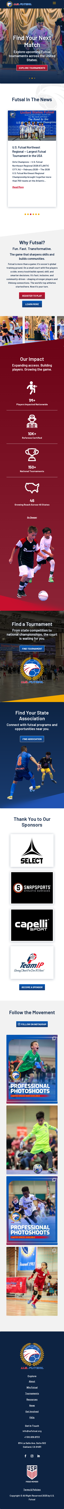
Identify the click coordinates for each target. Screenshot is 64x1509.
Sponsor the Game (32, 48)
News (32, 1405)
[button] (25, 214)
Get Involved (32, 1411)
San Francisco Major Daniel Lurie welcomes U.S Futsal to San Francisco (31, 118)
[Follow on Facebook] (25, 1456)
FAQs (32, 1417)
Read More (18, 153)
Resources (32, 1399)
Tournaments (32, 1393)
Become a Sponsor (32, 987)
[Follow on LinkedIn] (38, 1456)
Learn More (32, 75)
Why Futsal (32, 1387)
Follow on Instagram (33, 1024)
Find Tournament (32, 648)
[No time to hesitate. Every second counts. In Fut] (32, 1281)
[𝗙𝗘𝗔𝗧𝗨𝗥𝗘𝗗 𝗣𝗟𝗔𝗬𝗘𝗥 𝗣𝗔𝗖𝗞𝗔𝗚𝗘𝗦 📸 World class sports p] (32, 1210)
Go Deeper (32, 517)
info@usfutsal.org (32, 1431)
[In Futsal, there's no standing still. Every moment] (32, 1139)
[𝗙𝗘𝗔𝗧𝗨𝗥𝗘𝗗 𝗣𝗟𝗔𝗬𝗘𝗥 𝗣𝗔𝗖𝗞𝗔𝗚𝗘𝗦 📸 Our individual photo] (32, 1069)
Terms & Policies (32, 1489)
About (32, 1381)
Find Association (32, 739)
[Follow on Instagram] (32, 1456)
